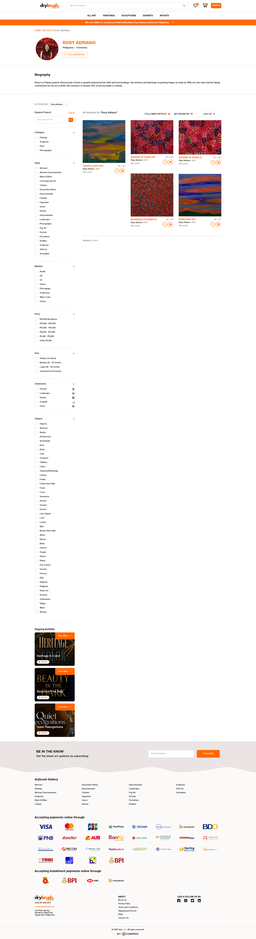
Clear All (71, 113)
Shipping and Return (127, 911)
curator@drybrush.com (44, 907)
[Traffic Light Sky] (104, 141)
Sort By (207, 114)
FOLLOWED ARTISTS (156, 114)
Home (38, 31)
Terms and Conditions (128, 907)
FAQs (120, 914)
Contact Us (123, 918)
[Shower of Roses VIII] (152, 137)
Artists (47, 31)
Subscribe (208, 754)
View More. (63, 636)
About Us (122, 900)
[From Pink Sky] (200, 195)
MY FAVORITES (182, 114)
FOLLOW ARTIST (76, 55)
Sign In (216, 6)
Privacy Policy (124, 904)
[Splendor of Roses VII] (152, 194)
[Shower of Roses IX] (200, 137)
